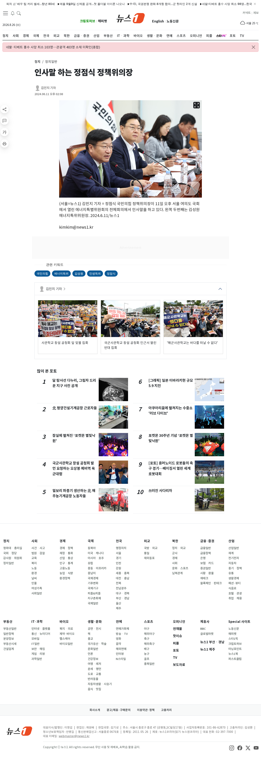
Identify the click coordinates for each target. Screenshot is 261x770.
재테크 (204, 578)
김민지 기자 (48, 88)
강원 (118, 568)
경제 (63, 541)
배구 (146, 649)
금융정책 (205, 553)
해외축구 (149, 644)
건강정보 (93, 659)
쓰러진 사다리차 (160, 490)
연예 (119, 622)
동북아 (92, 548)
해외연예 (121, 649)
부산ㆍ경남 (122, 598)
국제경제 (93, 578)
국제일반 (93, 603)
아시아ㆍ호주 (96, 558)
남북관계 (177, 573)
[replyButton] (4, 121)
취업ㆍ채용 (235, 598)
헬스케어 (65, 639)
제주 (118, 608)
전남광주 (121, 588)
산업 (231, 541)
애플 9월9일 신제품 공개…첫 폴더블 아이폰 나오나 (79, 4)
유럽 (90, 563)
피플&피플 (94, 593)
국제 (91, 541)
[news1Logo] (19, 730)
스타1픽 (233, 639)
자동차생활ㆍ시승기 (100, 684)
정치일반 (8, 563)
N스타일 (121, 659)
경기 (118, 558)
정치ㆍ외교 (179, 548)
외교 (147, 541)
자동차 (232, 563)
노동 (34, 568)
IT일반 (35, 644)
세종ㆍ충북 (122, 573)
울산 (118, 603)
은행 (203, 558)
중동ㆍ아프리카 (97, 568)
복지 (34, 563)
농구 (146, 654)
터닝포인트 (235, 649)
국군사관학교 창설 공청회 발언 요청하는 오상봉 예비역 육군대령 (73, 468)
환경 (34, 573)
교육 (34, 558)
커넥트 (247, 13)
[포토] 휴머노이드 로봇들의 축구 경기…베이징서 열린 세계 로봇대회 (170, 468)
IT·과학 (37, 622)
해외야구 (149, 634)
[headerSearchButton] (19, 13)
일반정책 (8, 634)
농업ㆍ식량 (66, 573)
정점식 (111, 273)
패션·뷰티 (234, 583)
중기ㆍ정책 (235, 568)
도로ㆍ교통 (94, 674)
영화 (118, 639)
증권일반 (205, 568)
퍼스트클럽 (235, 659)
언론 (90, 654)
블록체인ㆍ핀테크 (211, 583)
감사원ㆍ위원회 (12, 558)
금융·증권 (207, 541)
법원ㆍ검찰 (38, 553)
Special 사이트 (239, 622)
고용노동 (65, 568)
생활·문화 (95, 622)
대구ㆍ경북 (122, 593)
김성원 (79, 273)
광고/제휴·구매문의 (118, 710)
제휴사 (204, 622)
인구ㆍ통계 (66, 563)
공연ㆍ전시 (94, 629)
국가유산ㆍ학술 (97, 644)
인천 (118, 563)
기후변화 (93, 583)
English (158, 21)
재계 (231, 553)
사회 (34, 541)
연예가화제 (122, 629)
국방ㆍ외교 (150, 548)
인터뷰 (120, 654)
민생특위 (95, 273)
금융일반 (205, 548)
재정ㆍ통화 (66, 553)
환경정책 (65, 578)
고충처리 (166, 710)
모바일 (35, 639)
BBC (203, 629)
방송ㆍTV (122, 634)
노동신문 (173, 21)
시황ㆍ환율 (207, 573)
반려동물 (93, 679)
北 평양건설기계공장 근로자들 (74, 408)
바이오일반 (66, 644)
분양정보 (8, 639)
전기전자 (233, 558)
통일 (146, 553)
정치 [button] (37, 62)
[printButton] (4, 143)
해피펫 (102, 21)
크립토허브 (87, 21)
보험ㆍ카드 (207, 563)
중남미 (92, 573)
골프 (146, 659)
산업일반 (233, 548)
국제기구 (93, 588)
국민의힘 (42, 273)
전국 (119, 541)
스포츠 (148, 622)
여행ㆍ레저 (94, 664)
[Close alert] (253, 47)
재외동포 (149, 558)
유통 (231, 573)
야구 (146, 629)
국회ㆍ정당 (10, 553)
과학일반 (36, 659)
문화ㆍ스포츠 (180, 568)
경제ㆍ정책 (66, 548)
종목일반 (149, 664)
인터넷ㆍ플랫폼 (40, 629)
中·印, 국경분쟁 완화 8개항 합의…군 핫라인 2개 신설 (150, 4)
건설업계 (8, 649)
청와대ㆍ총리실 (12, 548)
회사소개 (95, 710)
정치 (6, 541)
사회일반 (36, 593)
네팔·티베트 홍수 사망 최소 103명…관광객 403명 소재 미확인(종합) (53, 47)
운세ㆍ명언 (94, 669)
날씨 (34, 578)
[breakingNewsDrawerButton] (13, 13)
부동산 (7, 622)
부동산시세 (10, 644)
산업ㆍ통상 (66, 558)
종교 (90, 639)
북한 (175, 541)
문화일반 (93, 649)
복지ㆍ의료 (66, 629)
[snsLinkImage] (231, 748)
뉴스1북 (233, 654)
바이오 (64, 622)
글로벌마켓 (206, 634)
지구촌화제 (94, 598)
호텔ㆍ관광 (235, 593)
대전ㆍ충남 (122, 578)
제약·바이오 (67, 634)
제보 (256, 13)
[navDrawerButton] (5, 13)
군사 (174, 553)
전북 (118, 583)
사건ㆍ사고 (38, 548)
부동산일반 (10, 629)
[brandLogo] (130, 17)
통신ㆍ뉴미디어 (40, 634)
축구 (146, 639)
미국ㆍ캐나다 (96, 553)
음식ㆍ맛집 (94, 689)
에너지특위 (61, 273)
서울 (118, 553)
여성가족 (36, 588)
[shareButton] (4, 109)
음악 (118, 644)
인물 (34, 583)
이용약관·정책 (146, 710)
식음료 (232, 588)
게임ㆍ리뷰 (38, 654)
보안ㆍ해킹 (38, 649)
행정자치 (121, 548)
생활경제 (233, 578)
